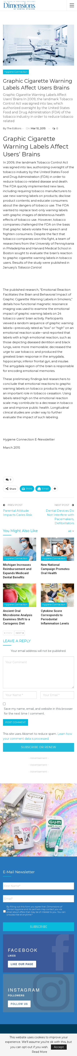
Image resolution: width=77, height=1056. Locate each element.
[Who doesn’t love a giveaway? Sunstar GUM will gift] (38, 822)
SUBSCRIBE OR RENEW (38, 747)
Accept (59, 1047)
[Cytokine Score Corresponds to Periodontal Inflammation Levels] (57, 595)
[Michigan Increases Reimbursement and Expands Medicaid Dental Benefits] (19, 549)
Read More (39, 1051)
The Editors (14, 128)
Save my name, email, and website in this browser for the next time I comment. (38, 711)
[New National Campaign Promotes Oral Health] (57, 549)
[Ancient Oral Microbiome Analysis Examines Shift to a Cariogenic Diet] (19, 595)
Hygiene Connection (15, 71)
